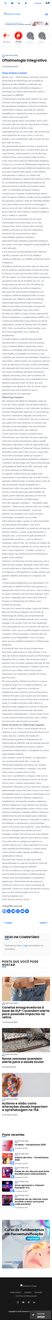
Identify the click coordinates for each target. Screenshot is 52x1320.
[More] (27, 911)
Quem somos (15, 1292)
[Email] (22, 911)
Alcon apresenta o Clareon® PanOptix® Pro (29, 1186)
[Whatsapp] (9, 911)
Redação (38, 1292)
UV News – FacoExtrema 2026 (30, 1144)
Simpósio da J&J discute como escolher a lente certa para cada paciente (31, 1201)
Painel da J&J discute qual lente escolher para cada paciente (32, 1172)
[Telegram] (13, 911)
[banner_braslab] (26, 23)
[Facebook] (4, 911)
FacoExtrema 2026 (22, 1141)
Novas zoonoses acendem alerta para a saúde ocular (23, 1060)
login (26, 945)
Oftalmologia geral (10, 55)
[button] (7, 37)
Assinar (38, 3)
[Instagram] (18, 911)
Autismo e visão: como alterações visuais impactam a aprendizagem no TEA (24, 1106)
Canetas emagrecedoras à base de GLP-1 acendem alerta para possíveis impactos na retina (25, 1012)
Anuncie (27, 1292)
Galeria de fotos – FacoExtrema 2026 (31, 1158)
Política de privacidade (26, 1296)
